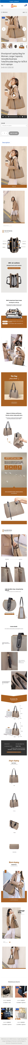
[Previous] (4, 29)
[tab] (14, 142)
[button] (14, 95)
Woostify (19, 1043)
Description (6, 142)
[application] (14, 95)
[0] (25, 6)
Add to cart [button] (8, 1002)
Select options (21, 1002)
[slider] (13, 116)
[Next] (24, 29)
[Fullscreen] (25, 117)
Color (3, 123)
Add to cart (13, 133)
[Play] (3, 117)
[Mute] (22, 117)
